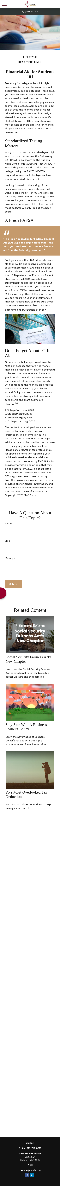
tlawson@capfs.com (30, 1170)
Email (8, 540)
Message (10, 558)
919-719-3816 (34, 1148)
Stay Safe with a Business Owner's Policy (26, 727)
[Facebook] (27, 1175)
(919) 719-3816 (31, 11)
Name (8, 523)
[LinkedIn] (32, 1175)
